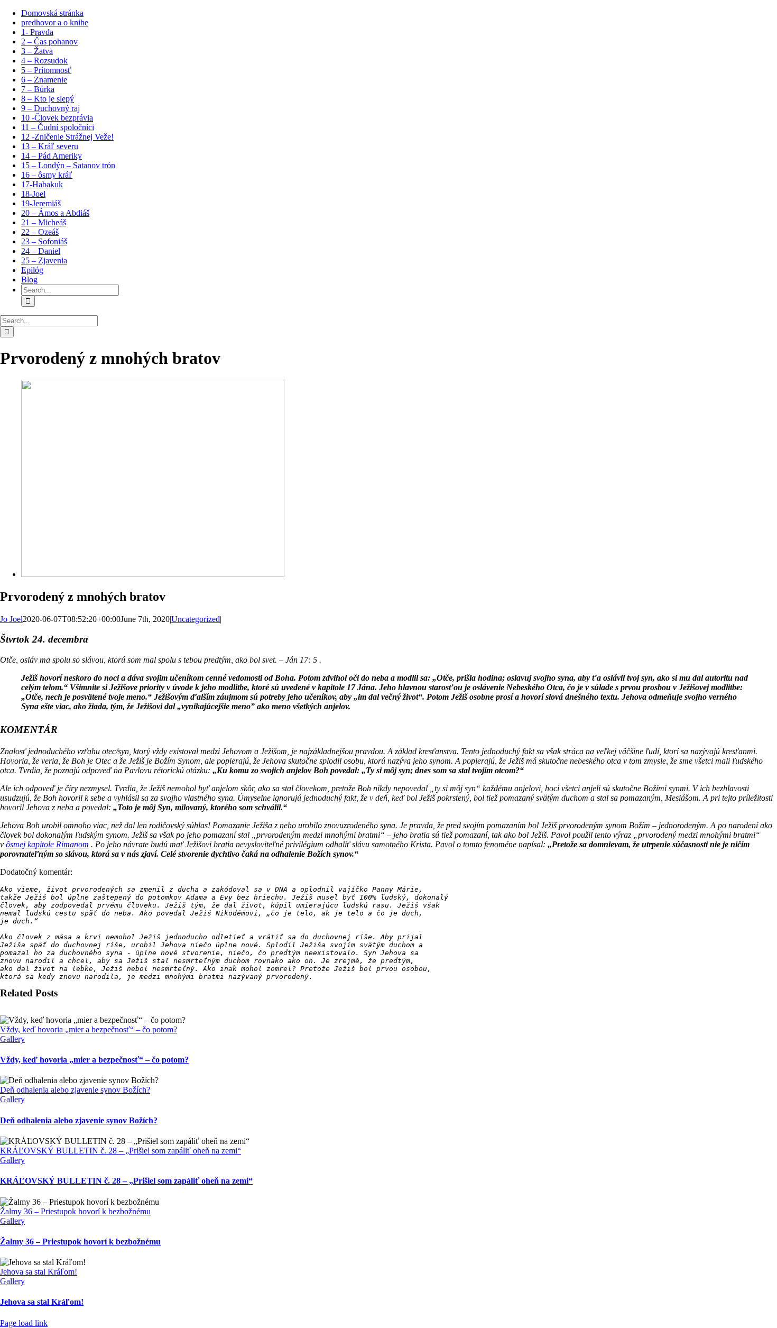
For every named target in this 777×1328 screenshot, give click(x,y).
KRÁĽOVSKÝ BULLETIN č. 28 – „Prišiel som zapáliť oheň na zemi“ (120, 1150)
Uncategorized (195, 619)
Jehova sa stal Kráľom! (38, 1271)
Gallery (12, 1038)
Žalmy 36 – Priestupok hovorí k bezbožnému (75, 1211)
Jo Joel (11, 619)
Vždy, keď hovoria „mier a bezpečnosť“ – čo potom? (88, 1029)
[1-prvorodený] (152, 574)
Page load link (24, 1322)
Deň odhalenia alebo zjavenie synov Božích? (75, 1089)
